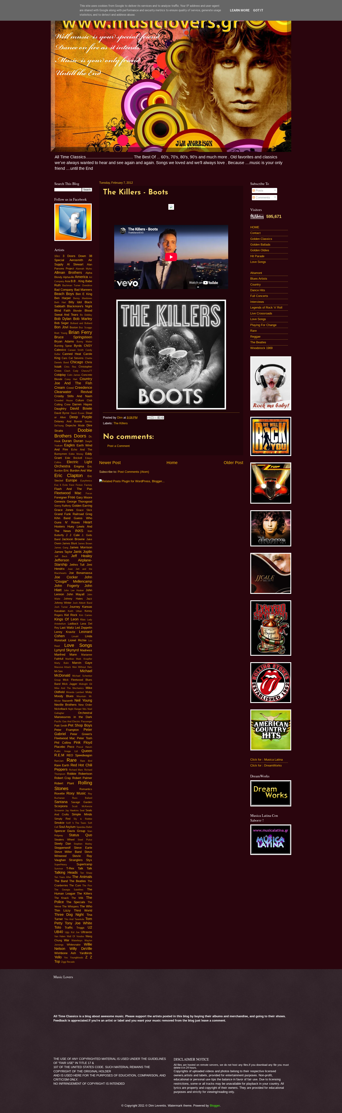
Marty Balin (61, 663)
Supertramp (84, 864)
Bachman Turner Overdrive (77, 285)
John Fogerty (66, 586)
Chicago (76, 362)
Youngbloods (76, 957)
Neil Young (83, 700)
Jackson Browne (73, 539)
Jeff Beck (60, 556)
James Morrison (81, 547)
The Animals (82, 877)
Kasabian (59, 611)
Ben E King (84, 294)
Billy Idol (75, 302)
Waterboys (76, 940)
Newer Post (110, 462)
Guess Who (83, 518)
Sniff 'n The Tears (76, 823)
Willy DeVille (80, 949)
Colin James (73, 375)
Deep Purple (80, 417)
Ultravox (86, 932)
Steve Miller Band (68, 852)
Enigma (79, 466)
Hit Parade (257, 256)
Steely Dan (62, 843)
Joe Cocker (66, 577)
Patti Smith (60, 725)
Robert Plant (64, 783)
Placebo (59, 746)
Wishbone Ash (65, 953)
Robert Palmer (82, 778)
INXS (79, 531)
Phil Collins (62, 742)
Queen (86, 751)
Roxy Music (76, 793)
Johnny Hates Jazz (78, 598)
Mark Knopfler (84, 659)
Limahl (75, 636)
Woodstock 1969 (261, 348)
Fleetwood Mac (68, 493)
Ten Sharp (86, 873)
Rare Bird (86, 761)
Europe (71, 480)
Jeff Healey (81, 556)
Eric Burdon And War (78, 470)
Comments (262, 197)
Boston (74, 327)
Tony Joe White (78, 923)
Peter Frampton (66, 730)
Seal (82, 810)
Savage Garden (81, 802)
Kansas (87, 606)
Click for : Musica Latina (266, 759)
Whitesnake (74, 944)
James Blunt (69, 543)
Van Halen (60, 936)
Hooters (59, 526)
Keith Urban (75, 611)
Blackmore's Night (79, 306)
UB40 (58, 932)
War (66, 940)
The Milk (77, 897)
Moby (89, 692)
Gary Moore (84, 497)
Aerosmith (76, 260)
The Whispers (70, 906)
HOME (254, 227)
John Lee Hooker (74, 590)
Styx (89, 860)
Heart (87, 522)
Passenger (86, 721)
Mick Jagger (69, 683)
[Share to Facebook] (159, 417)
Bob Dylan (62, 319)
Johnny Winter (63, 602)
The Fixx (87, 885)
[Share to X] (155, 417)
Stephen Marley (83, 843)
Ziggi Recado (68, 962)
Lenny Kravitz (65, 632)
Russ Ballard (82, 798)
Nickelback (60, 708)
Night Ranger (75, 709)
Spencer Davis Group (69, 831)
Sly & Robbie (83, 818)
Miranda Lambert (75, 692)
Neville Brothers (65, 704)
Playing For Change (263, 325)
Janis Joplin (82, 552)
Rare (72, 760)
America (81, 277)
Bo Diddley (86, 315)
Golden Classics (261, 239)
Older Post (233, 462)
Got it (258, 10)
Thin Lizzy (62, 910)
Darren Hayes (82, 404)
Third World (83, 910)
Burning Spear (63, 345)
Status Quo (80, 835)
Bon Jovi (61, 327)
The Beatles (77, 881)
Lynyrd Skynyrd (66, 650)
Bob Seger (61, 323)
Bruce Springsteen (73, 337)
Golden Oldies (259, 250)
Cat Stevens (76, 358)
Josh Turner (61, 607)
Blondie (77, 310)
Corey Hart (71, 379)
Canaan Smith (76, 350)
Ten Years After (62, 877)
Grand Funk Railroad (69, 514)
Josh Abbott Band (82, 603)
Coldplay (60, 374)
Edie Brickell (73, 458)
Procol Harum (84, 747)
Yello (58, 957)
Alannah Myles (84, 268)
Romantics (85, 789)
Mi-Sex (58, 671)
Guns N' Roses (67, 522)
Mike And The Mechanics (69, 688)
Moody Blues (64, 696)
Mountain (81, 696)
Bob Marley (82, 319)
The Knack (61, 897)
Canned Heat (71, 354)
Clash (67, 371)
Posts (259, 190)
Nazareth (67, 700)
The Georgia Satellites (68, 889)
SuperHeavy (60, 864)
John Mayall (75, 594)
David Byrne (61, 413)
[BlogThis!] (152, 417)
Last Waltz (67, 627)
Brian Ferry (80, 332)
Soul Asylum (67, 827)
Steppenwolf (62, 847)
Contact (255, 233)
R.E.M (59, 755)
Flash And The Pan (73, 489)
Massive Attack (62, 667)
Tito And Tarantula (74, 919)
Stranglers (76, 860)
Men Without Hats (82, 667)
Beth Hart (60, 302)
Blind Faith (62, 310)
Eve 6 (57, 485)
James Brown (85, 543)
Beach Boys (64, 294)
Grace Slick (84, 510)
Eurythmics (86, 480)
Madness (86, 650)
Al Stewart (75, 264)
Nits (84, 709)
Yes (66, 957)
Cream (59, 387)
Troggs (80, 927)
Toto (57, 927)
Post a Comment (118, 446)
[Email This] (149, 417)
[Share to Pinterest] (162, 417)
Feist (71, 485)
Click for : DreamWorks (266, 765)
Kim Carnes (85, 615)
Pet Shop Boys (80, 725)
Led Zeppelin (83, 627)
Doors (80, 436)
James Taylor (63, 552)
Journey (74, 606)
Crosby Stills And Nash (73, 396)
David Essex (78, 413)
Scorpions (61, 806)
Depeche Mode (75, 425)
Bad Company (63, 289)
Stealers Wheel (64, 839)
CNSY (88, 345)
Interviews (257, 302)
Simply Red (62, 818)
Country (255, 284)
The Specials (75, 902)
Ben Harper (62, 298)
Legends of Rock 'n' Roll (266, 307)
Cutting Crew (62, 404)
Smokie (59, 822)
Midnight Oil (85, 684)
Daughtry (60, 408)
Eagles (69, 445)
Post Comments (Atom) (133, 471)
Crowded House (63, 400)
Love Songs (78, 645)
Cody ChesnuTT (82, 371)
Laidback (73, 623)
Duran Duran (72, 441)
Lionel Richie (77, 640)
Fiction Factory (84, 485)
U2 (90, 927)
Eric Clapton (68, 475)
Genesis (59, 501)
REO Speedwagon (79, 755)
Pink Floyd (83, 742)
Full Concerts (259, 296)
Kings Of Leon (66, 619)
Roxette (59, 793)
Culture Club (84, 400)
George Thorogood (79, 501)
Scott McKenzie (82, 806)
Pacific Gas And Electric (67, 721)
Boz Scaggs (85, 327)
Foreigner (60, 497)
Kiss (83, 619)
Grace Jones (63, 510)
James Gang (61, 547)
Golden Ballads (260, 244)
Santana (61, 802)
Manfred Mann (65, 654)
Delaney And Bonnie (68, 421)
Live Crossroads (261, 313)
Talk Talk (85, 868)
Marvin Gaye (82, 662)
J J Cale (73, 535)
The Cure (75, 885)
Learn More (240, 10)
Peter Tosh (84, 738)
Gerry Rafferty (62, 505)
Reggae (255, 336)
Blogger (215, 1105)
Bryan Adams (64, 341)
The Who (86, 906)
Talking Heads (66, 872)
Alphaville (68, 277)
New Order (85, 704)
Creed (70, 387)
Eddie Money (76, 454)
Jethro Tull (76, 564)
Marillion (69, 659)
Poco (70, 746)
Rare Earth (61, 765)
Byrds (78, 345)
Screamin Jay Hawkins (66, 810)
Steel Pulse (85, 839)
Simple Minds (82, 814)
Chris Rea (70, 366)
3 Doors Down (74, 256)
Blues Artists (258, 278)
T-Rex (70, 868)
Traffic (69, 927)
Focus (89, 493)
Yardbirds (85, 953)
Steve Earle (83, 847)
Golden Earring (82, 505)
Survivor (58, 868)
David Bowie (81, 408)
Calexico (60, 350)
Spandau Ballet (84, 827)
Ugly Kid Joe (72, 932)
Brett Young (60, 333)
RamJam (59, 761)
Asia (67, 281)
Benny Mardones (82, 298)
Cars (64, 358)
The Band (61, 881)
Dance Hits (257, 290)
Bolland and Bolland (81, 323)
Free (71, 497)
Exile (65, 485)
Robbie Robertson (79, 773)
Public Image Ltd (66, 751)
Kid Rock (70, 615)
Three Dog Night (69, 914)
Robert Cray (62, 778)
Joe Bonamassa (80, 573)
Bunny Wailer (84, 341)
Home (172, 462)
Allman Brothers (68, 272)
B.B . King (77, 281)
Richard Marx (76, 769)
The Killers (120, 423)
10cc (57, 256)
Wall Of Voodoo (75, 936)
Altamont (256, 273)
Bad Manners (83, 289)
